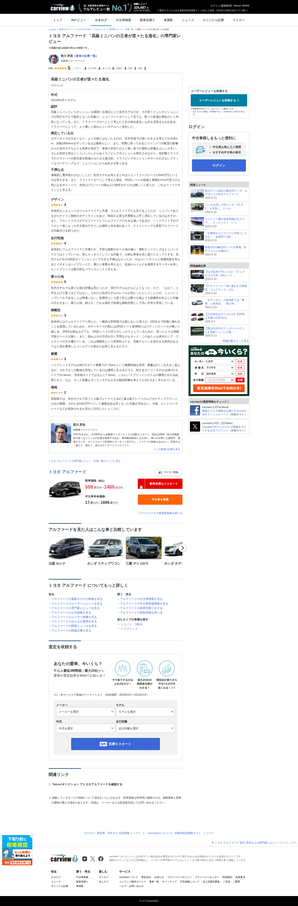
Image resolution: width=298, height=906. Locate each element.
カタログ (101, 20)
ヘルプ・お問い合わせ (131, 886)
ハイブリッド (129, 628)
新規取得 (226, 5)
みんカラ (104, 881)
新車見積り (147, 20)
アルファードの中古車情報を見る (141, 598)
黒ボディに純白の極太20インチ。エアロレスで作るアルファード (226, 194)
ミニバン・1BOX (132, 624)
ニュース (188, 20)
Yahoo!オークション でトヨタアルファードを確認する (87, 784)
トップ (57, 20)
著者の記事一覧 (86, 55)
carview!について (128, 877)
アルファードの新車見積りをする (141, 608)
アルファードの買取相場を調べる (141, 612)
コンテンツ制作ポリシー (132, 881)
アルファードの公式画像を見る (71, 612)
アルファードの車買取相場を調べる (161, 513)
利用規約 (227, 877)
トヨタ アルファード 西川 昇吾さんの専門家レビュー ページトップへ (256, 842)
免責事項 (240, 877)
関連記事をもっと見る (236, 340)
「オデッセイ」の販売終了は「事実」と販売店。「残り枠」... (224, 303)
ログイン (215, 5)
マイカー (239, 20)
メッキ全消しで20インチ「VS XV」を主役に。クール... (224, 208)
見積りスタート (120, 744)
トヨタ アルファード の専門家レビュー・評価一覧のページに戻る (84, 461)
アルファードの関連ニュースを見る (74, 625)
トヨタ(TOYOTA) (82, 29)
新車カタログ (65, 29)
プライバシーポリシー (179, 877)
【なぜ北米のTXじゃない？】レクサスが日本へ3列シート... (225, 275)
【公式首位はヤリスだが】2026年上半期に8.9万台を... (225, 318)
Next (182, 548)
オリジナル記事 (213, 20)
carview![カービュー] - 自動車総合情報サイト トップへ (181, 833)
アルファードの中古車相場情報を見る (144, 603)
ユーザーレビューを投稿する (217, 100)
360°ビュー (78, 20)
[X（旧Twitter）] (92, 858)
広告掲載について (189, 881)
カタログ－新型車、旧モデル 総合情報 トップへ (112, 833)
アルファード (100, 29)
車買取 (168, 20)
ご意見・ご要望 (231, 881)
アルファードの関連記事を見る (71, 630)
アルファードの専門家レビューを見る (75, 608)
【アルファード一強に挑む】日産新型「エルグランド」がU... (226, 289)
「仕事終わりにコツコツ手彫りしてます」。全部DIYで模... (226, 237)
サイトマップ (169, 881)
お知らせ (159, 877)
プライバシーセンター (207, 877)
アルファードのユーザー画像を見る (74, 617)
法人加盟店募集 (211, 881)
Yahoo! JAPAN (241, 5)
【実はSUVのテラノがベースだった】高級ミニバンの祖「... (225, 332)
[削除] (32, 835)
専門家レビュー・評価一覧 (121, 29)
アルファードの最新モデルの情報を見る (77, 598)
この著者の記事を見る (168, 449)
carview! (52, 29)
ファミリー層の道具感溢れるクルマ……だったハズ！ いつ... (224, 222)
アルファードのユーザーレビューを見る (77, 603)
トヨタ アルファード (67, 472)
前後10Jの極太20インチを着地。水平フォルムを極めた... (225, 251)
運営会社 (146, 877)
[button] (168, 472)
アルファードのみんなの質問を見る (74, 621)
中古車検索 (123, 20)
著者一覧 (154, 881)
